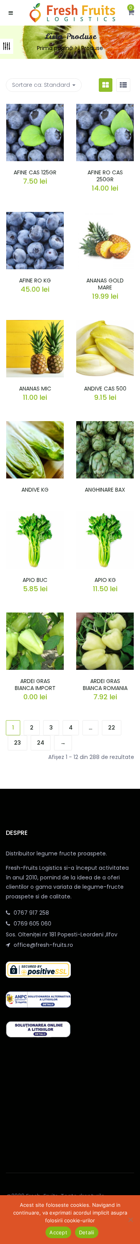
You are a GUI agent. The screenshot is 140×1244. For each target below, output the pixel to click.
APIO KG (105, 580)
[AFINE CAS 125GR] (35, 108)
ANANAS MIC (35, 388)
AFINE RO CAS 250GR (105, 176)
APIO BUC (35, 580)
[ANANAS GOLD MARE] (105, 216)
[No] (130, 1219)
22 (111, 727)
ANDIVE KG (35, 490)
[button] (131, 13)
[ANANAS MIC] (35, 325)
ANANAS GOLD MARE (105, 284)
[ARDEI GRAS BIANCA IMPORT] (35, 617)
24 (40, 743)
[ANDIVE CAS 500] (105, 325)
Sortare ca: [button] (41, 85)
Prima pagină (55, 48)
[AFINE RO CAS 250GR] (105, 108)
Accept (58, 1232)
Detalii (86, 1232)
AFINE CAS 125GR (35, 172)
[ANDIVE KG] (35, 426)
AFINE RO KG (35, 280)
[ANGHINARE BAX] (105, 426)
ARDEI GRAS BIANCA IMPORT (35, 684)
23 (17, 743)
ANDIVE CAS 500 (105, 388)
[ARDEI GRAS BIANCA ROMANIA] (105, 617)
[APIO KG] (105, 516)
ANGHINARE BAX (105, 490)
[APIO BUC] (35, 516)
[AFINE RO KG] (35, 216)
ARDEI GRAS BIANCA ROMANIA (105, 684)
